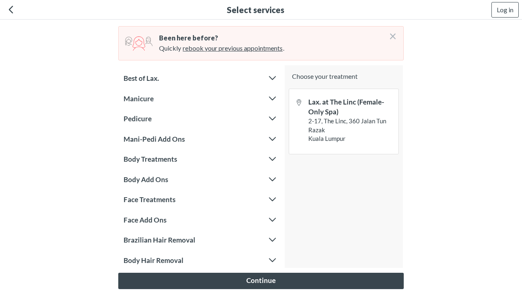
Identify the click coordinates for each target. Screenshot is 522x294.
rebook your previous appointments (233, 48)
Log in (505, 9)
